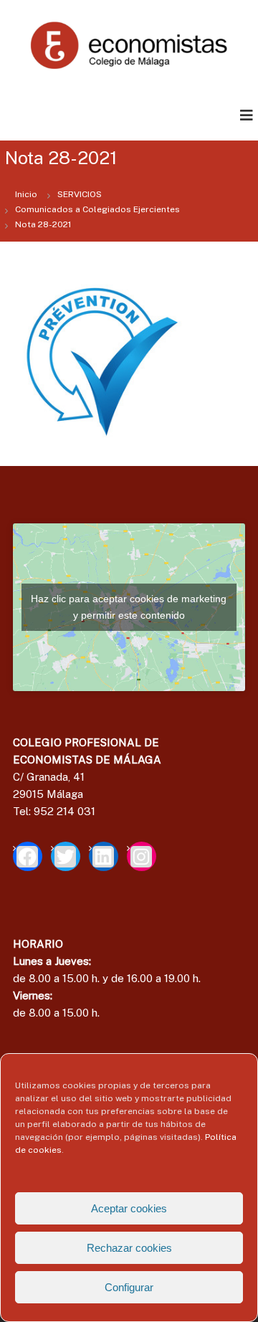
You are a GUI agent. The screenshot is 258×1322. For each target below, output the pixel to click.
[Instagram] (141, 856)
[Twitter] (65, 856)
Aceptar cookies (129, 1208)
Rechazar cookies (129, 1248)
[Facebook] (27, 856)
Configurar (129, 1287)
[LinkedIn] (103, 856)
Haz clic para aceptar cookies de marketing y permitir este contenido (128, 607)
